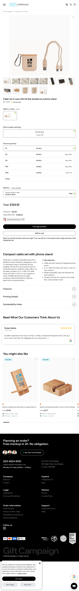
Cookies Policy (47, 496)
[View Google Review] (70, 340)
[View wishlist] (74, 4)
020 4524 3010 (12, 461)
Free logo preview (39, 227)
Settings (10, 584)
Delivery (12, 188)
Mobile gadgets (8, 11)
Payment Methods (10, 518)
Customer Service (48, 508)
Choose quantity (9, 144)
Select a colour (11, 109)
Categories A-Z (47, 479)
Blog (43, 483)
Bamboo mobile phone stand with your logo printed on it (19, 407)
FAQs (43, 512)
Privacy (44, 493)
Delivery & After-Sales (11, 512)
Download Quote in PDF (16, 219)
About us (6, 479)
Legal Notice (8, 493)
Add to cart (39, 233)
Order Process (8, 508)
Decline (27, 584)
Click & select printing (12, 127)
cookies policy (22, 573)
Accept (18, 579)
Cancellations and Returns (13, 515)
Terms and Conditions (11, 496)
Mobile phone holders (21, 11)
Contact (6, 483)
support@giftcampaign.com (14, 464)
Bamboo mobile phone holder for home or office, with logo (57, 407)
